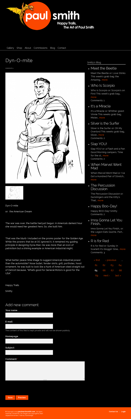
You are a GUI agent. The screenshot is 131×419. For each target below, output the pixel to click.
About (28, 48)
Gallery (10, 48)
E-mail (9, 321)
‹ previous (110, 260)
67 (112, 270)
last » (118, 275)
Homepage (11, 336)
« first (97, 260)
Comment (11, 359)
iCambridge (29, 415)
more (105, 79)
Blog (52, 48)
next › (106, 275)
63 (112, 265)
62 (104, 265)
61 (96, 265)
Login (123, 411)
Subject (9, 347)
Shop (19, 48)
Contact (62, 48)
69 (96, 275)
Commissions (40, 48)
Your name (11, 310)
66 (104, 270)
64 (120, 265)
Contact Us (113, 411)
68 (120, 270)
